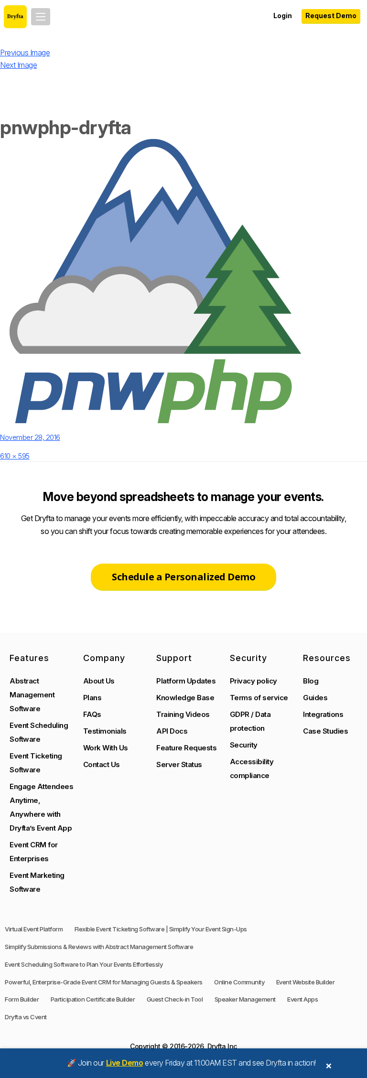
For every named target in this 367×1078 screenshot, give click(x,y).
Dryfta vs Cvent (26, 1017)
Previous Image (25, 52)
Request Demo (330, 15)
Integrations (323, 714)
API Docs (171, 731)
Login (282, 15)
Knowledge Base (185, 697)
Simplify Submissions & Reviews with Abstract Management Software (99, 946)
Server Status (179, 764)
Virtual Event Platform (34, 929)
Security (244, 744)
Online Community (239, 982)
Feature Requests (186, 747)
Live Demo (124, 1062)
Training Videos (183, 714)
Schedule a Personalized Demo (183, 576)
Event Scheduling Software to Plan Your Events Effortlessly (83, 964)
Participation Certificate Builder (93, 999)
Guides (315, 697)
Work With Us (105, 747)
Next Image (18, 65)
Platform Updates (186, 680)
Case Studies (325, 731)
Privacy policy (253, 680)
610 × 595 (15, 455)
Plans (92, 697)
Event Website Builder (305, 982)
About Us (99, 680)
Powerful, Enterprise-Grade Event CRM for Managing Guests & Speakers (104, 982)
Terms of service (259, 697)
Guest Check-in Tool (175, 999)
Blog (310, 680)
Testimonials (105, 731)
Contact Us (101, 764)
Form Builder (22, 999)
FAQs (92, 714)
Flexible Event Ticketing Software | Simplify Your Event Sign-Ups (161, 929)
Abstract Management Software (32, 694)
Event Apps (302, 999)
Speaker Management (245, 999)
